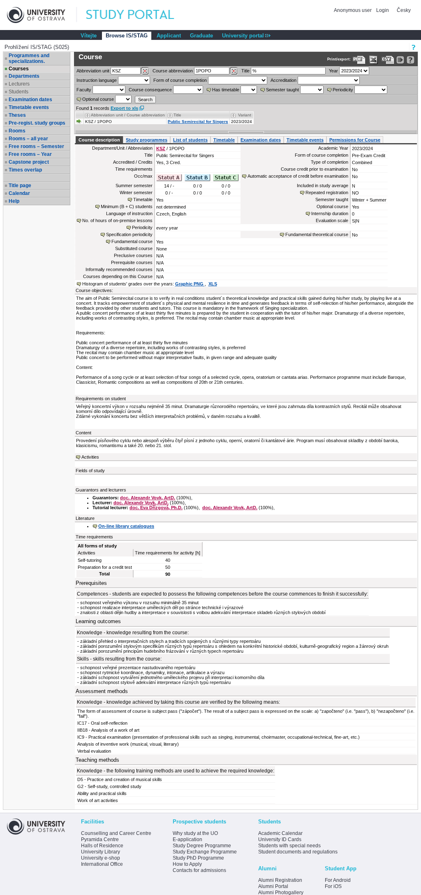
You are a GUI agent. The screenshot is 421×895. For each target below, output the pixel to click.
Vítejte (89, 35)
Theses (17, 115)
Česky (404, 10)
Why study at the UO (195, 833)
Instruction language (96, 80)
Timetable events (29, 107)
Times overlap (25, 170)
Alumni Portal (273, 886)
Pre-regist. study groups (37, 123)
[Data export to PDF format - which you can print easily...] (359, 60)
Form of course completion (180, 80)
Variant (244, 115)
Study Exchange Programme (205, 852)
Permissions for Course (354, 139)
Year (333, 70)
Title (245, 70)
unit (92, 70)
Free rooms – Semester (36, 146)
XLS (212, 283)
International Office (102, 864)
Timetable (224, 139)
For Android (338, 880)
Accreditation (283, 80)
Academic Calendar (280, 833)
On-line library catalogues (126, 526)
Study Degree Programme (202, 846)
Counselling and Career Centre (116, 833)
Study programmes (146, 139)
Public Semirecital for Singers (198, 121)
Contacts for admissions (199, 870)
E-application (187, 839)
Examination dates (30, 99)
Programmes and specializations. (29, 58)
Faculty (83, 89)
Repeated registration (326, 192)
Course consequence (150, 89)
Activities (90, 456)
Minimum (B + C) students (127, 206)
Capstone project (29, 162)
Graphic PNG (190, 283)
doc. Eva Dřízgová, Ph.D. (156, 507)
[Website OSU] (42, 15)
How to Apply (187, 864)
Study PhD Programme (198, 858)
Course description (99, 139)
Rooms (17, 131)
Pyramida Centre (100, 839)
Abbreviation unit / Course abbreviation (128, 115)
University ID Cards (279, 839)
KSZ (160, 148)
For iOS (333, 886)
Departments (24, 76)
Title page (20, 185)
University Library (100, 852)
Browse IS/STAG (127, 35)
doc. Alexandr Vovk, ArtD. (147, 497)
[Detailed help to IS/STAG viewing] (410, 60)
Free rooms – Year (30, 154)
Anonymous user (353, 10)
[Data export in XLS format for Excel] (373, 60)
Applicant (169, 35)
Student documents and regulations (298, 852)
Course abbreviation (173, 70)
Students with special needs (289, 846)
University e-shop (100, 858)
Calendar (19, 193)
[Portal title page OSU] (138, 15)
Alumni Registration (280, 880)
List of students (190, 139)
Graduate (201, 35)
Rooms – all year (28, 138)
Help (14, 201)
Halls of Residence (102, 846)
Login (382, 10)
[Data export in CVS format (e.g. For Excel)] (388, 60)
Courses (19, 69)
